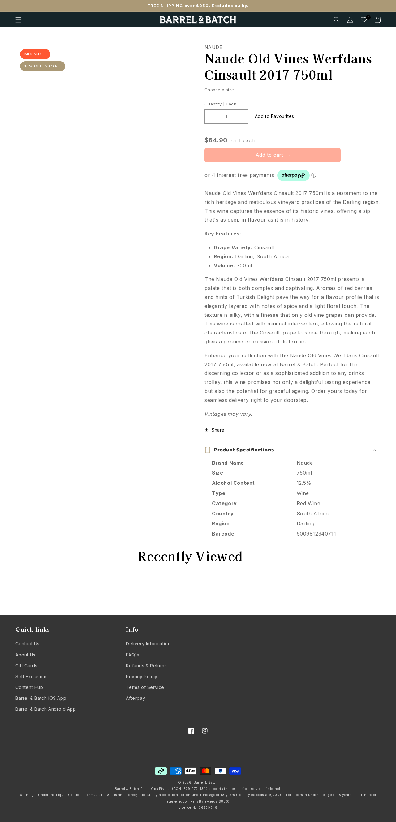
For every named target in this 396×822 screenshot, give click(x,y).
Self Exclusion (30, 676)
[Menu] (18, 20)
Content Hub (29, 687)
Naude (213, 47)
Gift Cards (26, 665)
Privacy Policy (141, 676)
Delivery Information (148, 643)
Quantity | (214, 103)
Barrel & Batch (206, 782)
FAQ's (132, 654)
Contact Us (27, 643)
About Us (25, 654)
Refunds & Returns (146, 665)
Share (218, 430)
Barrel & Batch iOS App (40, 698)
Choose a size (219, 89)
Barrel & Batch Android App (45, 709)
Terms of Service (145, 687)
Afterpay (135, 698)
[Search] (336, 20)
